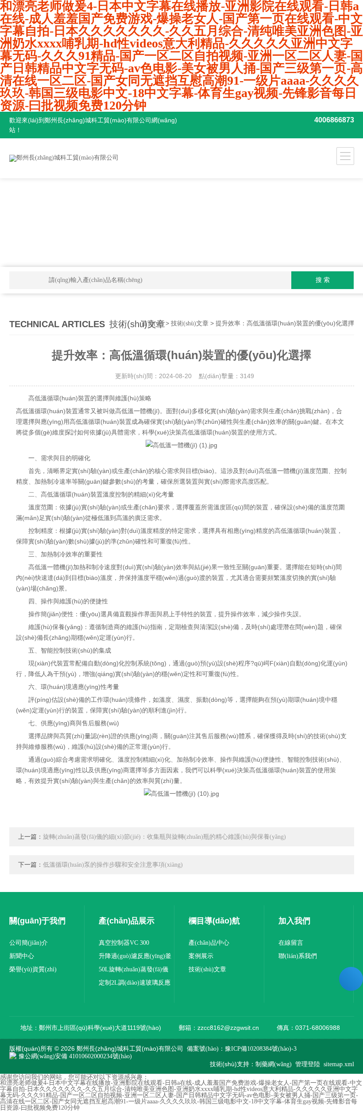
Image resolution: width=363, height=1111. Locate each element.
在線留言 (290, 942)
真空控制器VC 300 (124, 942)
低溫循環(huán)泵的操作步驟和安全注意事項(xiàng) (113, 864)
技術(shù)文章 (190, 323)
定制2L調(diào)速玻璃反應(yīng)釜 (134, 984)
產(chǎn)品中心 (209, 942)
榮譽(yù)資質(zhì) (33, 969)
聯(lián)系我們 (297, 956)
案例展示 (201, 956)
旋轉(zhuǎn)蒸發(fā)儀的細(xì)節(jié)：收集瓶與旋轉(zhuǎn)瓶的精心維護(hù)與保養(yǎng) (164, 836)
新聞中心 (21, 956)
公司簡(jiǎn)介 (28, 942)
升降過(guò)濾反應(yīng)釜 (135, 956)
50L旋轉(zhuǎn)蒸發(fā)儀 (133, 969)
